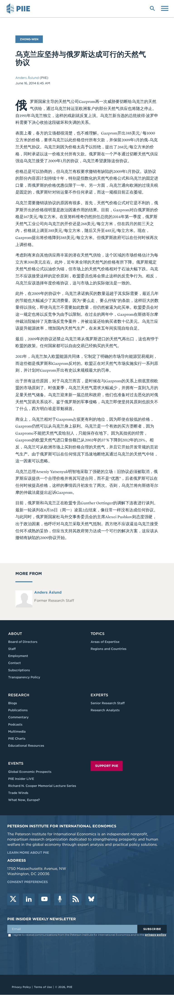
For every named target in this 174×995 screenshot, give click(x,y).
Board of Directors (22, 642)
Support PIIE (106, 766)
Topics (97, 634)
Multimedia (17, 731)
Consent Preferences (27, 882)
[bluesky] (91, 899)
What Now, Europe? (24, 800)
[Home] (19, 8)
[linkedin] (29, 899)
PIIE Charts (16, 738)
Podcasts (15, 724)
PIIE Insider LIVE (21, 779)
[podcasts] (60, 899)
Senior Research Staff (108, 703)
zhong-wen (29, 39)
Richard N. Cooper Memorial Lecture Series (42, 786)
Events (15, 763)
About (15, 634)
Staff (12, 649)
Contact (14, 663)
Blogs (12, 703)
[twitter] (13, 899)
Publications (18, 710)
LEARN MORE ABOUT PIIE (28, 852)
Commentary (18, 717)
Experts (99, 695)
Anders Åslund (27, 78)
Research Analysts (105, 710)
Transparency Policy (24, 677)
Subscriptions (19, 670)
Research (18, 695)
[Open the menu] (164, 8)
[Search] (152, 8)
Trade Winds (18, 793)
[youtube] (44, 899)
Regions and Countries (108, 649)
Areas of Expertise (105, 642)
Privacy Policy (21, 987)
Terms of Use (43, 987)
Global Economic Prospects (29, 772)
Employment (18, 656)
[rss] (76, 899)
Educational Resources (26, 745)
